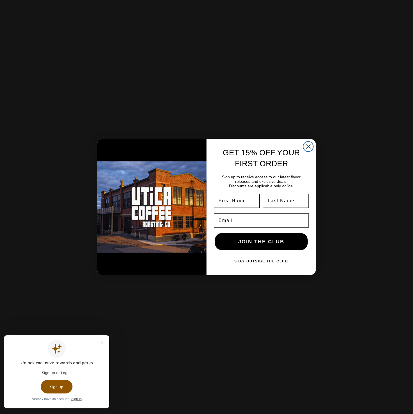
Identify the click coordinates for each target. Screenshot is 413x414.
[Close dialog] (308, 146)
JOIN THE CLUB (261, 241)
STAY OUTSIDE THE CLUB (261, 261)
